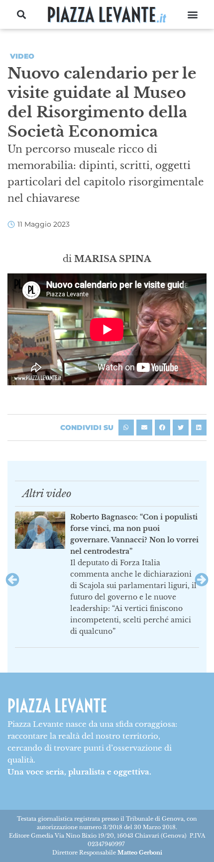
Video (22, 56)
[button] (21, 14)
